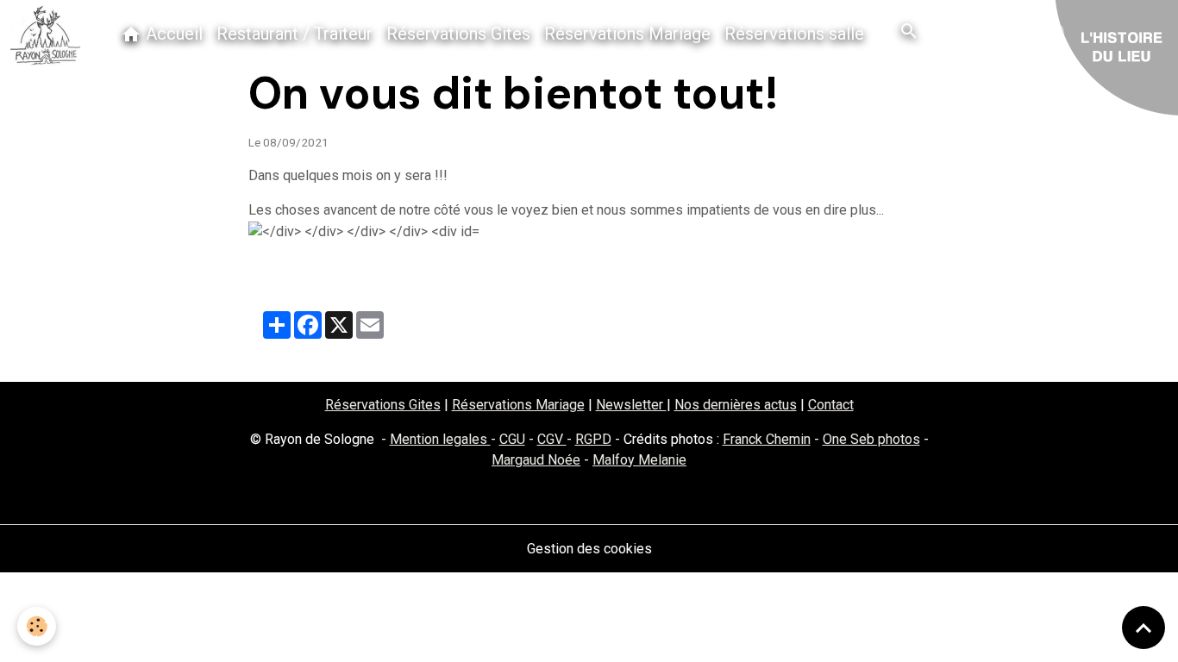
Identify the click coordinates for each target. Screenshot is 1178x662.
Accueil (172, 33)
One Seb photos (871, 439)
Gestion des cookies (589, 548)
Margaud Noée (536, 460)
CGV (552, 439)
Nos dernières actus (735, 405)
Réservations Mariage (627, 33)
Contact (831, 405)
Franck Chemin (767, 439)
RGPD (593, 439)
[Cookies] (36, 626)
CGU (512, 439)
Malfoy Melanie (639, 460)
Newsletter (631, 405)
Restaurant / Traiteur (294, 33)
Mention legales (440, 439)
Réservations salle (794, 33)
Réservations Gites (458, 33)
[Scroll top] (1143, 627)
